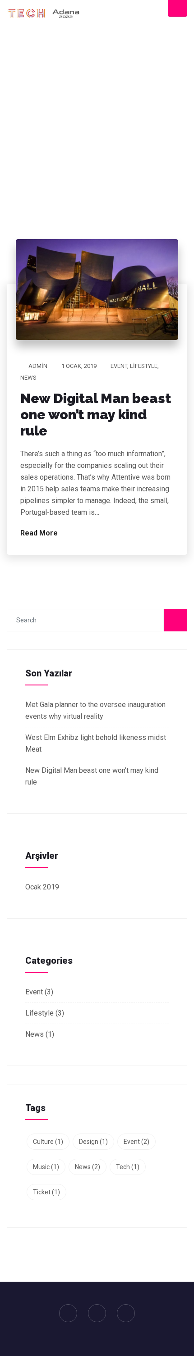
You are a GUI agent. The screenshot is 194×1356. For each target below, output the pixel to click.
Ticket (46, 1192)
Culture (48, 1141)
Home (83, 145)
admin (37, 366)
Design (93, 1141)
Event (119, 366)
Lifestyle (143, 366)
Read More (40, 533)
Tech (127, 1166)
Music (46, 1166)
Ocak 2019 (42, 887)
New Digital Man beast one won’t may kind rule (95, 414)
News (28, 377)
